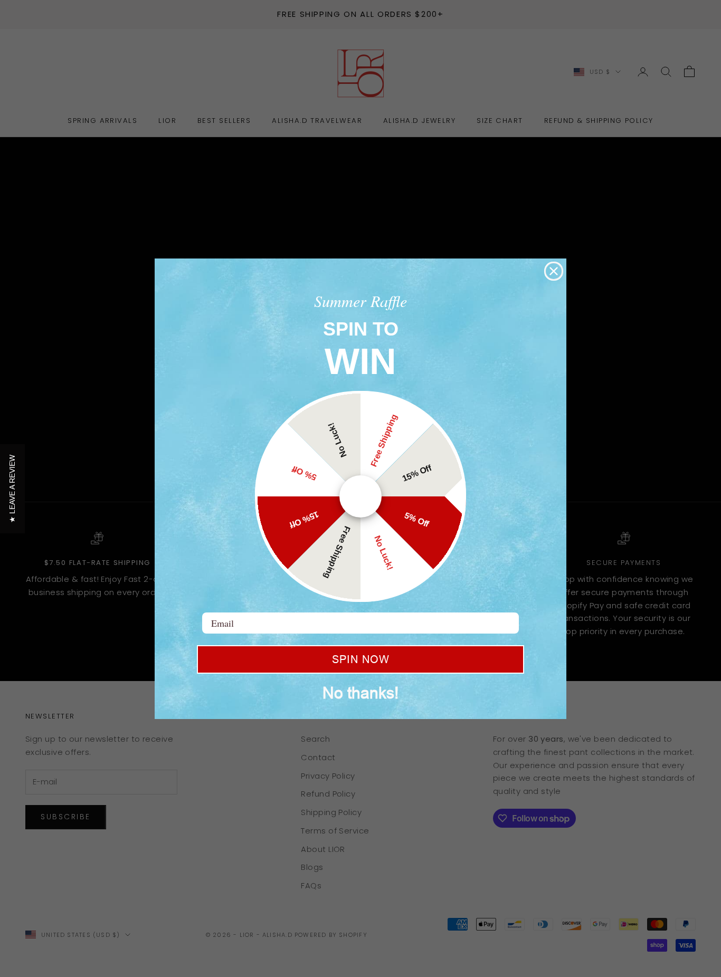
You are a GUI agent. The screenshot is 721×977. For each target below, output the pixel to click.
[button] (12, 488)
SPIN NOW (361, 659)
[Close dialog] (553, 271)
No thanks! (360, 693)
